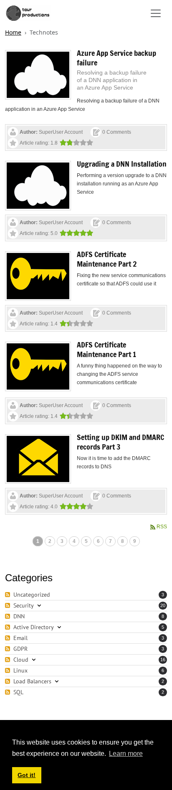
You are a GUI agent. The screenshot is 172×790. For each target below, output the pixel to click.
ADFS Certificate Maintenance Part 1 (106, 349)
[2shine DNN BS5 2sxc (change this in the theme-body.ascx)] (28, 13)
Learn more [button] (126, 753)
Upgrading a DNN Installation (122, 163)
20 (162, 605)
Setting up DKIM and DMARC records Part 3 (120, 442)
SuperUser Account (61, 132)
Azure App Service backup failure (116, 58)
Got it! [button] (26, 775)
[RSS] (8, 595)
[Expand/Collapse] (39, 606)
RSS (162, 527)
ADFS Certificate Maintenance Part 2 (107, 259)
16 (162, 659)
